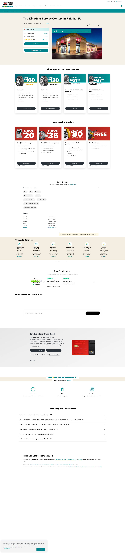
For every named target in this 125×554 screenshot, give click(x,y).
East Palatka (58, 459)
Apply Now (54, 350)
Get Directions (72, 184)
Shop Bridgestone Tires (50, 108)
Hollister (80, 459)
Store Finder (93, 313)
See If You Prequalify (37, 350)
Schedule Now (26, 163)
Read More (19, 256)
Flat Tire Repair (49, 464)
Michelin (100, 467)
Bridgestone (73, 467)
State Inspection (69, 464)
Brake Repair (34, 464)
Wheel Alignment (41, 464)
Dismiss (40, 549)
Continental (78, 467)
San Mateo (64, 459)
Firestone (88, 467)
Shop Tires (74, 108)
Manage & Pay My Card (54, 355)
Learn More (21, 101)
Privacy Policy (11, 546)
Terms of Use (18, 546)
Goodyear (93, 467)
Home (4, 10)
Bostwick (73, 459)
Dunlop (83, 467)
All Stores (9, 10)
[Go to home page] (7, 5)
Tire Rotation (56, 464)
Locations (14, 10)
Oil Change (62, 464)
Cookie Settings (6, 548)
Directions (47, 23)
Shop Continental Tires (26, 108)
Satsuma (69, 459)
